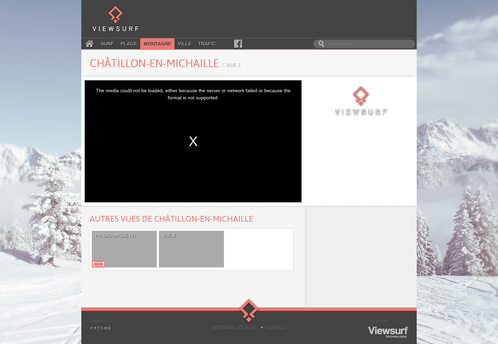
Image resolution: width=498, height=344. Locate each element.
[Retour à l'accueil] (115, 19)
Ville (184, 43)
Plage (129, 43)
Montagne (157, 43)
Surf (107, 43)
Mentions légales (234, 327)
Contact (276, 327)
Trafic (207, 43)
